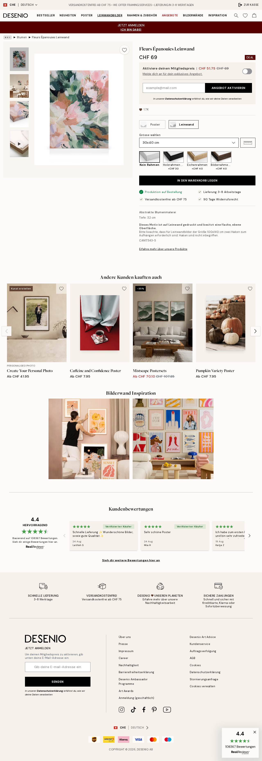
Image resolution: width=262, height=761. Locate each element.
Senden (57, 682)
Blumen (22, 37)
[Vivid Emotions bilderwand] (173, 439)
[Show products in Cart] (254, 15)
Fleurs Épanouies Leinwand (50, 37)
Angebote (170, 15)
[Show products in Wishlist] (245, 15)
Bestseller (46, 15)
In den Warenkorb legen (197, 180)
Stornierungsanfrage (204, 679)
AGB (192, 658)
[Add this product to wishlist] (124, 50)
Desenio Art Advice (203, 637)
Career (123, 658)
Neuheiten (68, 15)
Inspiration (217, 15)
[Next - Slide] (258, 161)
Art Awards (126, 691)
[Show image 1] (19, 59)
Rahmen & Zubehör (142, 15)
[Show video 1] (19, 143)
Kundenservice (200, 644)
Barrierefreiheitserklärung (137, 672)
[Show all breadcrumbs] (7, 37)
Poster (87, 15)
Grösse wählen (149, 135)
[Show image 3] (19, 114)
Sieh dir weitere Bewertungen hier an (131, 560)
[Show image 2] (19, 86)
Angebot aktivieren (228, 88)
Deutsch (27, 5)
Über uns (125, 637)
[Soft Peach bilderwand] (89, 439)
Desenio (143, 749)
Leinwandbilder (109, 15)
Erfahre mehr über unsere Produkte (163, 249)
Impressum (126, 651)
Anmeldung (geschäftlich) (136, 698)
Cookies (195, 665)
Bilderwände (193, 15)
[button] (247, 143)
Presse (123, 644)
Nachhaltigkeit (129, 665)
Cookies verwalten (202, 686)
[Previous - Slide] (136, 161)
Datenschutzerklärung (178, 98)
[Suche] (236, 15)
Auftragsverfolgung (203, 651)
